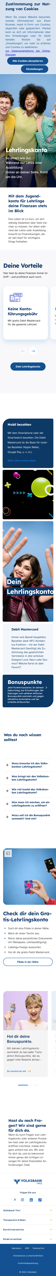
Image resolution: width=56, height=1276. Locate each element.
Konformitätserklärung (28, 1263)
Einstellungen (34, 69)
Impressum (16, 1248)
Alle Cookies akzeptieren (27, 60)
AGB (27, 1248)
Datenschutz (38, 1248)
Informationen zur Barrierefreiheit (28, 1256)
